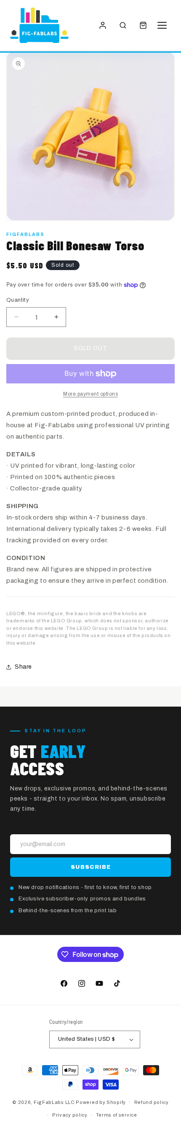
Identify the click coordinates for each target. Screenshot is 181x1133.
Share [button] (23, 667)
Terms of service (116, 1114)
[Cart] (143, 25)
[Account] (102, 25)
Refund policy (151, 1102)
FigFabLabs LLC (54, 1101)
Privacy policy (70, 1114)
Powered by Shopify (101, 1101)
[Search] (122, 25)
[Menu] (163, 25)
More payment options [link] (90, 394)
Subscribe (91, 867)
